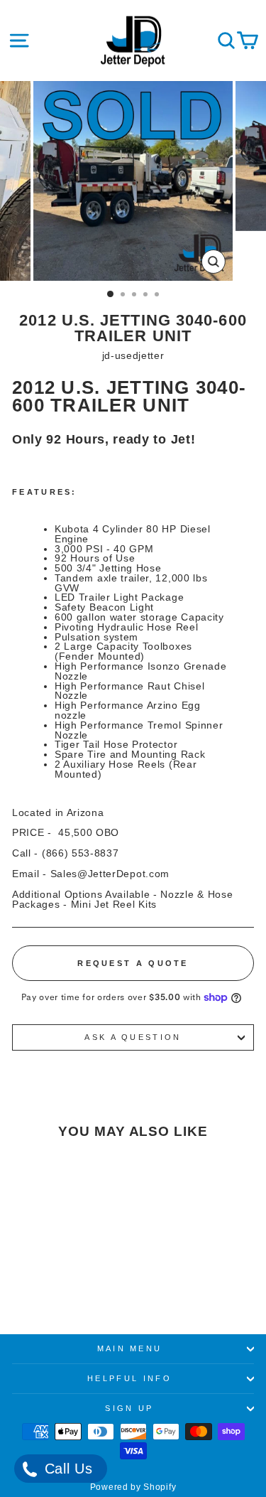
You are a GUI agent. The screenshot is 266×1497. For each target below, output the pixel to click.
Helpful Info (129, 1378)
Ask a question (132, 1037)
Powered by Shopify (133, 1487)
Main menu (129, 1348)
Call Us (66, 1468)
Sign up (129, 1408)
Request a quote (133, 963)
